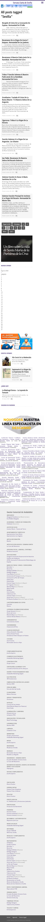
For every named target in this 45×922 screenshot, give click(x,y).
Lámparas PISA (11, 715)
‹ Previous (17, 224)
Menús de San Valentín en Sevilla (16, 884)
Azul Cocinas (10, 641)
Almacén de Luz (11, 713)
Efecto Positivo (11, 784)
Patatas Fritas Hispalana (14, 789)
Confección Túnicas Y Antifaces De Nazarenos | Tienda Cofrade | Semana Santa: (10, 439)
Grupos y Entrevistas (13, 735)
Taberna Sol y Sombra (13, 871)
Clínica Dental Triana (13, 634)
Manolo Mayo (11, 587)
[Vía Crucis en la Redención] (6, 365)
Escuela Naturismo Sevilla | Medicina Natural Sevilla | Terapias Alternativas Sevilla (10, 479)
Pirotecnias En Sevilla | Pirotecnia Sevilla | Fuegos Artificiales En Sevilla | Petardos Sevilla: (33, 487)
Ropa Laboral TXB (12, 889)
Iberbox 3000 (10, 684)
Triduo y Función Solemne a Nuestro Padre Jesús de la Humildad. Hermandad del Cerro (15, 76)
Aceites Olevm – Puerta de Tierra (16, 529)
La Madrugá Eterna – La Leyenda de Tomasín (15, 391)
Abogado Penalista (12, 517)
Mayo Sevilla (10, 588)
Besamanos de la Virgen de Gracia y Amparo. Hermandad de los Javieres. (15, 41)
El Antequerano (11, 910)
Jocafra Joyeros (11, 653)
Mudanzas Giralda (12, 748)
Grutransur (10, 699)
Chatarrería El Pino (12, 627)
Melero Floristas (11, 694)
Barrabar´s (10, 567)
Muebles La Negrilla (12, 754)
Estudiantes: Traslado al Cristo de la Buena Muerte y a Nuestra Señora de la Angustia (16, 99)
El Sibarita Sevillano (12, 599)
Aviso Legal (22, 917)
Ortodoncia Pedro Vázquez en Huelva (17, 635)
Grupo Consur (11, 663)
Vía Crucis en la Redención (21, 357)
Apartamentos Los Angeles (14, 536)
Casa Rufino (10, 574)
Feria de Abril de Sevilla (13, 689)
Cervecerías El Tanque (13, 576)
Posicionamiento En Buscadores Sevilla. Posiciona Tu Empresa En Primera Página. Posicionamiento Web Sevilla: (33, 465)
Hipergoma (10, 768)
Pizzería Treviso (11, 812)
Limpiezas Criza (11, 730)
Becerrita (9, 569)
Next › (5, 231)
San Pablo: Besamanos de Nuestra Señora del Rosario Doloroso (14, 159)
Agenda (14, 917)
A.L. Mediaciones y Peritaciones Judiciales (19, 801)
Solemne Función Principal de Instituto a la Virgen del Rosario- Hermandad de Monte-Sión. (16, 198)
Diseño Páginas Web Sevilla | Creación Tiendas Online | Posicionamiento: (10, 446)
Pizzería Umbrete (12, 813)
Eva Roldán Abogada (13, 519)
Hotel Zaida (10, 708)
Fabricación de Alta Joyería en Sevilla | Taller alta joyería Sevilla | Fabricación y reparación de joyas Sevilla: (10, 486)
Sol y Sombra (10, 592)
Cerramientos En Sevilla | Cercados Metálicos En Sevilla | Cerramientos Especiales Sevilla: (33, 482)
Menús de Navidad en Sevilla (15, 882)
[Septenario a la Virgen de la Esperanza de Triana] (6, 377)
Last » (12, 231)
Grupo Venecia (11, 611)
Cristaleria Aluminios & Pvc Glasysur (17, 668)
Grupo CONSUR (11, 831)
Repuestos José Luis (12, 820)
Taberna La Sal (11, 594)
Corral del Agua (11, 855)
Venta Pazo (10, 597)
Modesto (9, 590)
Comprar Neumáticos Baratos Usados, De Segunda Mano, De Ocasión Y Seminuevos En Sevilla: (33, 452)
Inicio (8, 917)
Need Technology (12, 720)
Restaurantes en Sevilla (13, 880)
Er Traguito (10, 585)
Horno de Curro (11, 613)
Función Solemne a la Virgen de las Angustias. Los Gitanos (15, 140)
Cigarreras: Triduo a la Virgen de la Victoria (15, 121)
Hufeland (9, 524)
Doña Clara (10, 579)
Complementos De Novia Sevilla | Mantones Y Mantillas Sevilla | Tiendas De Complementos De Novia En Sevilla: (33, 494)
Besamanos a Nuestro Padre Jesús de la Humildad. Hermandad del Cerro (16, 58)
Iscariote (9, 604)
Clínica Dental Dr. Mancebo (15, 632)
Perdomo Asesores (12, 551)
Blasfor (9, 541)
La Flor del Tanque (12, 864)
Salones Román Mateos (14, 616)
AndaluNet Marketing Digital (15, 658)
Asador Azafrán (11, 844)
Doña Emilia (10, 581)
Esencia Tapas (11, 583)
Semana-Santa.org (12, 897)
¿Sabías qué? (5, 386)
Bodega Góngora (12, 572)
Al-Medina (10, 843)
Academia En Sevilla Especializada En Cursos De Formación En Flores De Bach (10, 472)
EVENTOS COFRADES (6, 353)
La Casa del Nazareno (13, 546)
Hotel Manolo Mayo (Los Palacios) (16, 706)
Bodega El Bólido (12, 570)
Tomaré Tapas (11, 595)
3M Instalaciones (12, 679)
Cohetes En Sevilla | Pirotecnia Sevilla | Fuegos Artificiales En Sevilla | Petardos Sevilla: (33, 476)
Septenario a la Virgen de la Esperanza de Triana (21, 370)
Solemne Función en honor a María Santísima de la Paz (15, 178)
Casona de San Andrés (13, 704)
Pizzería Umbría (11, 815)
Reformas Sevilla (12, 832)
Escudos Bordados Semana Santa (16, 760)
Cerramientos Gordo (13, 622)
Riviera (9, 606)
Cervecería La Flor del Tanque (15, 578)
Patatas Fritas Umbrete (13, 791)
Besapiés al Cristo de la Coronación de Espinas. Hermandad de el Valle (16, 24)
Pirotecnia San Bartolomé (14, 806)
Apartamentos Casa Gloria (14, 534)
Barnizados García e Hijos (14, 642)
